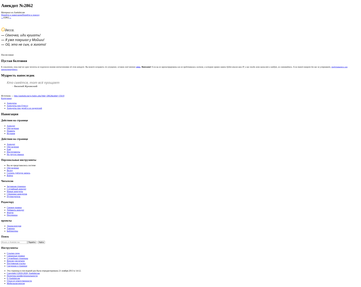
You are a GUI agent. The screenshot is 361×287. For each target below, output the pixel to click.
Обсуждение (13, 128)
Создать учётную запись (18, 173)
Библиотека (12, 231)
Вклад (10, 170)
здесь (138, 67)
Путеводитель (13, 196)
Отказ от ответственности (19, 281)
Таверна (11, 228)
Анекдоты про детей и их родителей (24, 108)
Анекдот (11, 126)
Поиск (5, 236)
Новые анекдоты (15, 191)
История (11, 133)
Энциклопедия (14, 226)
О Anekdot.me (13, 278)
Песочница (12, 215)
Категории (6, 98)
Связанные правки (16, 256)
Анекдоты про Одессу (17, 105)
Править (11, 131)
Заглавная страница (16, 186)
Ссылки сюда (13, 253)
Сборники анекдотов (17, 194)
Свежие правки (14, 207)
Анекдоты (12, 103)
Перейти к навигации (11, 15)
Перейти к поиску (31, 15)
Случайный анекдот (16, 189)
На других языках (15, 154)
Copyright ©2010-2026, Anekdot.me (23, 273)
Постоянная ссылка (16, 263)
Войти (10, 175)
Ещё (9, 149)
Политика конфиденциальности (22, 276)
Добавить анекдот (15, 210)
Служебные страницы (17, 258)
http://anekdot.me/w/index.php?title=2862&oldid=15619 (39, 96)
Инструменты (13, 152)
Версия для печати (16, 261)
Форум (10, 212)
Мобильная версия (16, 283)
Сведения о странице (17, 266)
